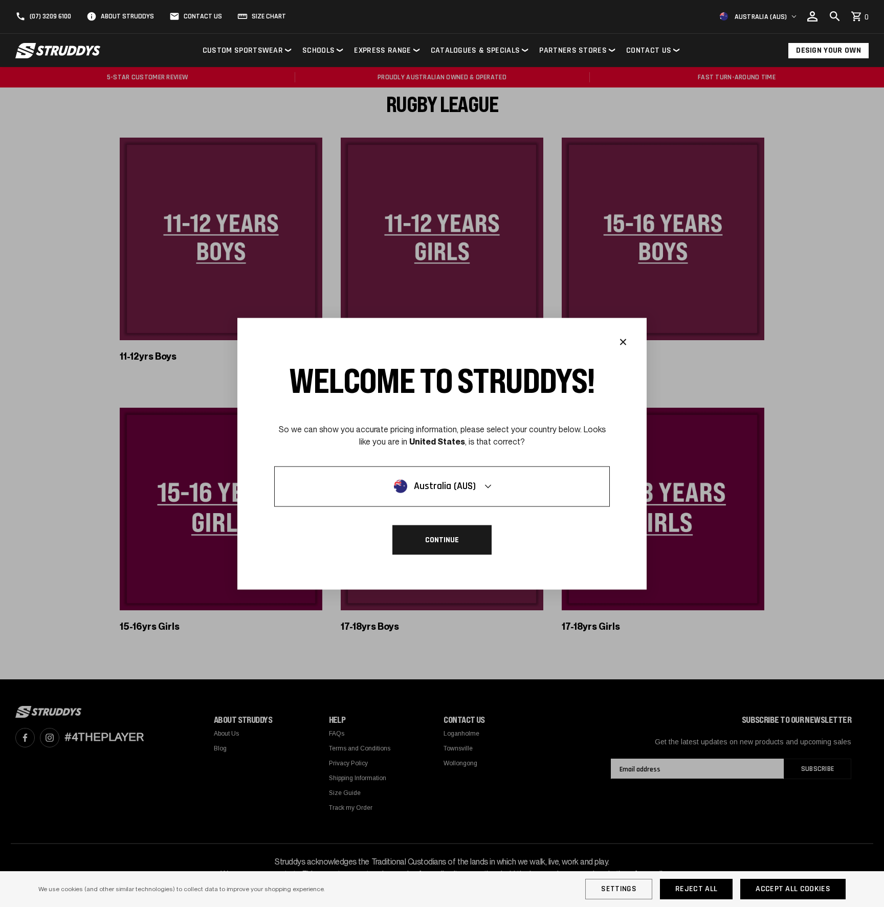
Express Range (382, 50)
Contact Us (203, 16)
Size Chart (269, 16)
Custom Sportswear (243, 50)
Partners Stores (573, 50)
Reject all (696, 888)
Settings (618, 888)
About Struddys (127, 16)
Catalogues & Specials (475, 50)
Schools (318, 50)
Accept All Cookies (793, 888)
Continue (442, 539)
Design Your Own (828, 50)
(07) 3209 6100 (50, 16)
